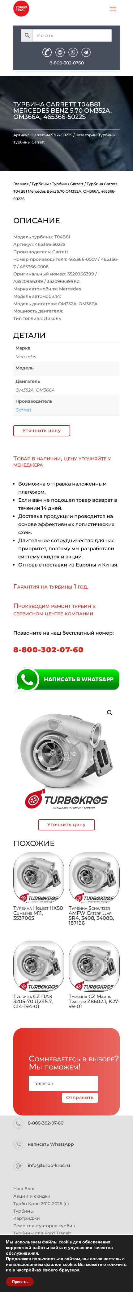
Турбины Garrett (29, 142)
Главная (20, 183)
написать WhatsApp (51, 1144)
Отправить (80, 1097)
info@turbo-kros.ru (49, 1165)
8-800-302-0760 (66, 63)
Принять (20, 1281)
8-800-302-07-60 (48, 649)
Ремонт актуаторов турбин (44, 1226)
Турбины (107, 135)
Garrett (23, 410)
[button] (109, 712)
